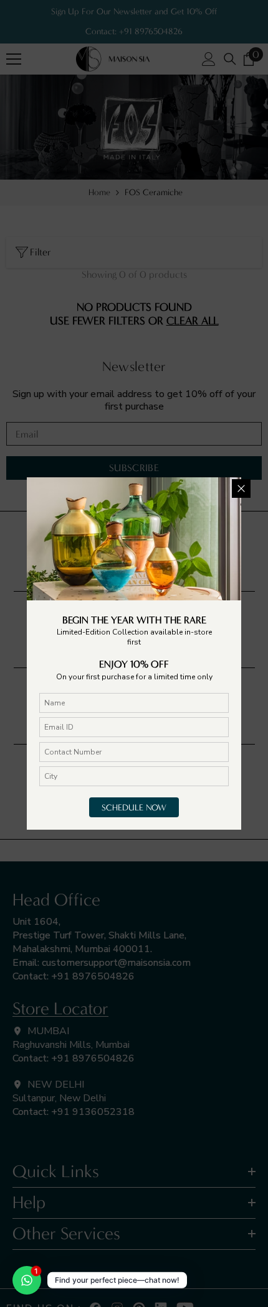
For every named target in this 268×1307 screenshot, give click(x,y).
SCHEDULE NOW (134, 807)
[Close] (241, 488)
